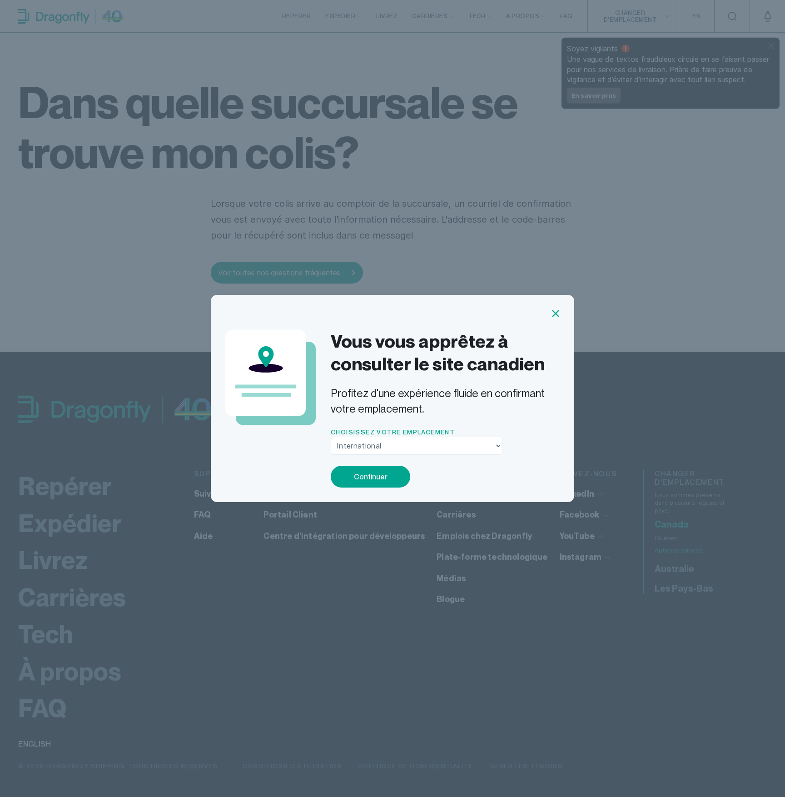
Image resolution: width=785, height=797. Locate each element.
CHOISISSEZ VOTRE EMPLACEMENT (393, 432)
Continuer (371, 476)
